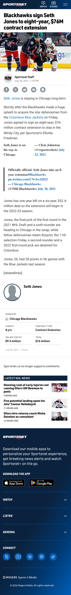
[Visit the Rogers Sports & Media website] (20, 577)
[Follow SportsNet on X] (6, 556)
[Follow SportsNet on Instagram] (41, 556)
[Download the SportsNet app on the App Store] (14, 482)
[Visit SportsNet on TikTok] (53, 556)
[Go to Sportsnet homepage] (15, 5)
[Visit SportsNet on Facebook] (29, 556)
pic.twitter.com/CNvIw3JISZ (28, 179)
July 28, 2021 (47, 188)
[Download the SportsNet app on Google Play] (41, 482)
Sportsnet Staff (24, 77)
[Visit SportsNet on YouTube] (18, 556)
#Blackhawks (37, 174)
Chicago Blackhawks (26, 184)
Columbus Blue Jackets (26, 117)
